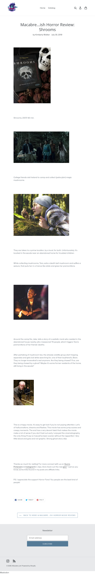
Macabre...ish (16, 566)
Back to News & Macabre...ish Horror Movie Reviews (49, 515)
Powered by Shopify (29, 566)
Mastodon (4, 572)
